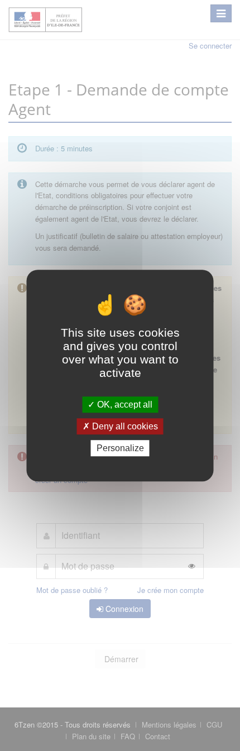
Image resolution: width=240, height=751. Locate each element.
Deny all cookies (124, 426)
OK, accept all (123, 404)
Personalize (120, 448)
